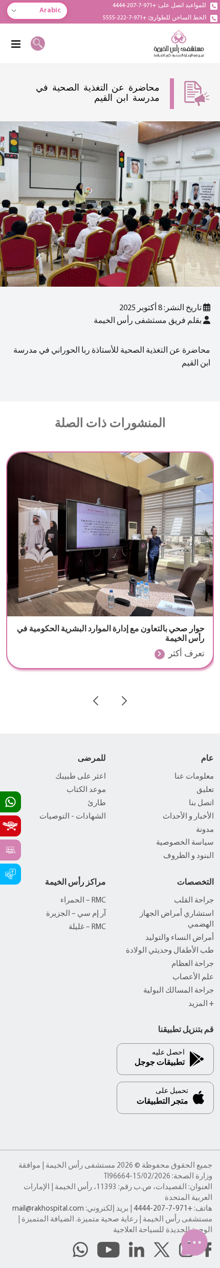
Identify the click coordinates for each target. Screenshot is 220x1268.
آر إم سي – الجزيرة (76, 914)
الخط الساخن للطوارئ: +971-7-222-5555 (154, 18)
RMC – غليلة (87, 927)
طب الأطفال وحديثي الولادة (170, 951)
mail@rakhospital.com (48, 1209)
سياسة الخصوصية (185, 843)
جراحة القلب (194, 901)
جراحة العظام (192, 964)
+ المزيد (201, 1004)
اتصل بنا (201, 803)
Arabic (50, 10)
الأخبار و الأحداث (188, 817)
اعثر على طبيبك (80, 777)
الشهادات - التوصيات (72, 817)
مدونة (205, 830)
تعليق (205, 790)
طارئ (96, 803)
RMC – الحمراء (83, 901)
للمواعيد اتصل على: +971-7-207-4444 (159, 6)
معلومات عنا (194, 777)
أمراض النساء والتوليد (179, 938)
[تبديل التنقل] (15, 43)
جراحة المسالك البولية (178, 991)
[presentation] (95, 700)
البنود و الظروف (188, 856)
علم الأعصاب (193, 977)
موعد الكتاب (86, 790)
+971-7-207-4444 (163, 1209)
